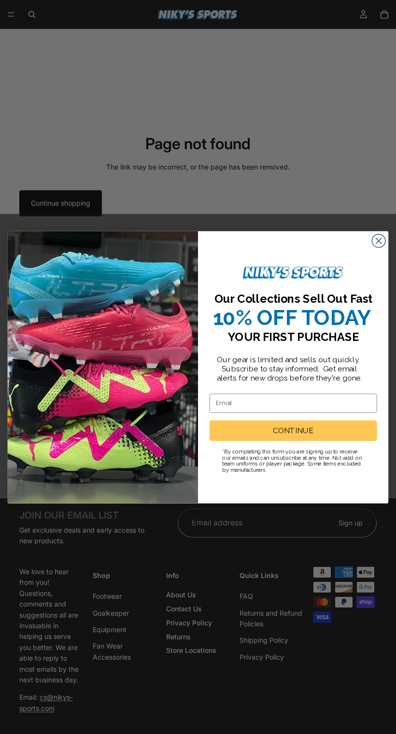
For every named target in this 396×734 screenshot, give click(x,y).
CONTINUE (293, 430)
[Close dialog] (378, 240)
